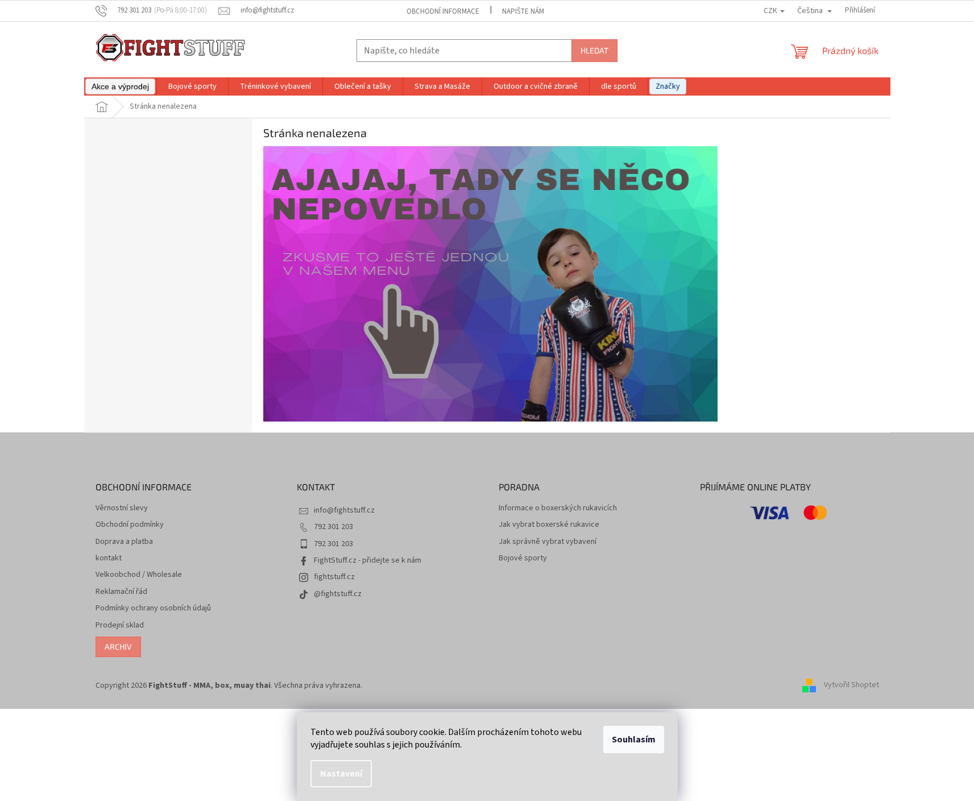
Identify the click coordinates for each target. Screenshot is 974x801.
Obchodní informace (443, 11)
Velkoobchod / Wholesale (139, 574)
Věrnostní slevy (122, 508)
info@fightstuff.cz (344, 510)
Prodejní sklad (120, 625)
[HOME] (490, 284)
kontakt (109, 558)
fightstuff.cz (334, 577)
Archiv (118, 646)
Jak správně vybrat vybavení (547, 541)
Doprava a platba (124, 541)
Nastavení (341, 773)
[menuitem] (120, 86)
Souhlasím (634, 739)
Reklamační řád (121, 592)
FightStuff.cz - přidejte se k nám (367, 560)
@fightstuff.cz (338, 594)
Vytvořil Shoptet (851, 685)
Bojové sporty (523, 558)
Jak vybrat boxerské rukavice (549, 524)
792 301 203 (333, 526)
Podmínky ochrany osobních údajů (153, 608)
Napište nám (523, 11)
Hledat (594, 50)
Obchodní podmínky (130, 524)
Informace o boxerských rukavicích (558, 508)
